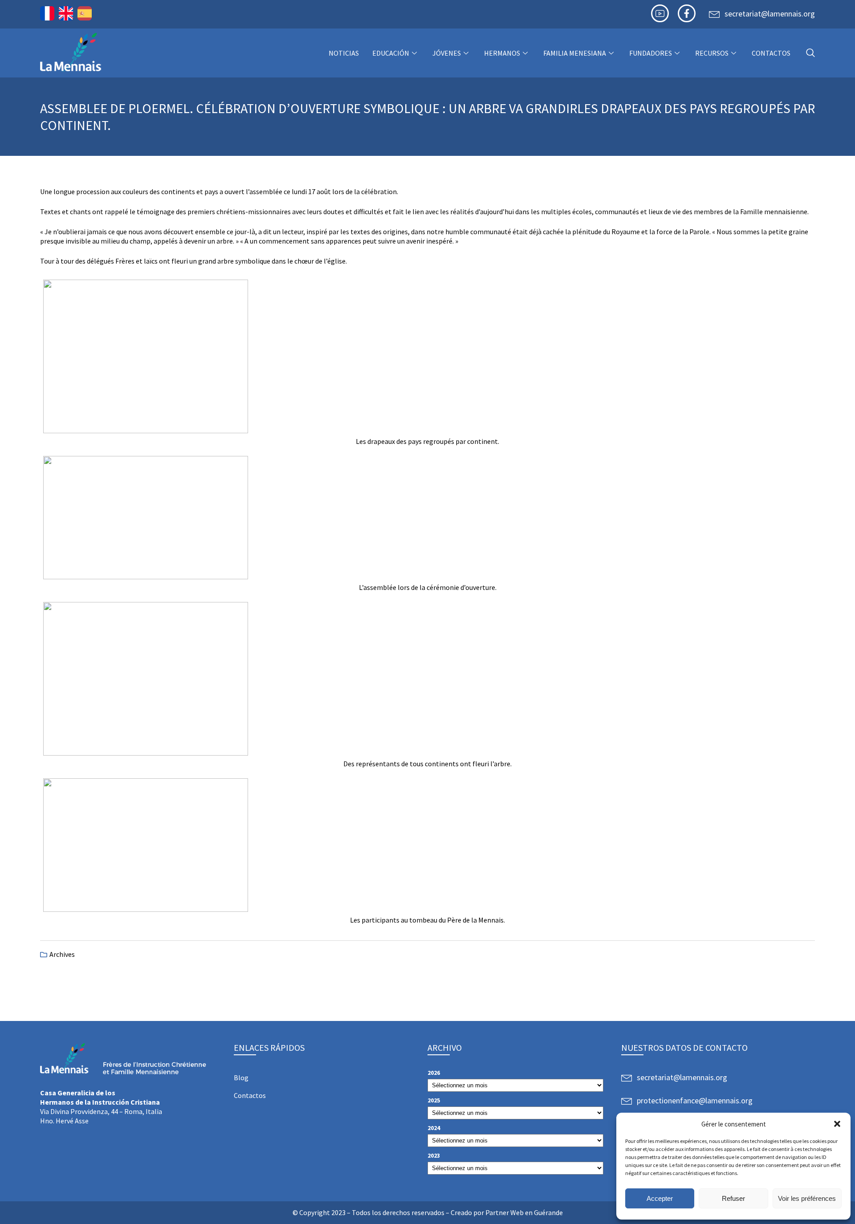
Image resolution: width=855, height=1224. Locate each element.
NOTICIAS (344, 53)
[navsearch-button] (810, 53)
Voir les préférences (807, 1198)
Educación (390, 53)
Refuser (733, 1198)
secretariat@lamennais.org (770, 13)
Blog (241, 1077)
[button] (837, 1123)
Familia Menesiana (574, 53)
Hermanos (502, 53)
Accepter (660, 1198)
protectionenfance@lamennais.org (695, 1100)
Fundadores (650, 53)
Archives (62, 954)
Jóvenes (446, 53)
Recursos (712, 53)
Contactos (771, 53)
